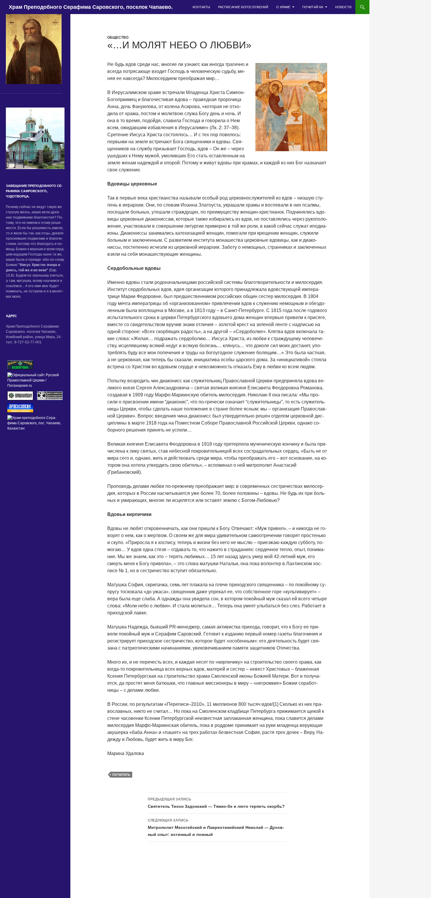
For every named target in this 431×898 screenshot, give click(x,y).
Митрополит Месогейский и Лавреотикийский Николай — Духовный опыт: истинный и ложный (216, 827)
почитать (121, 774)
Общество (117, 37)
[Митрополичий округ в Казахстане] (20, 364)
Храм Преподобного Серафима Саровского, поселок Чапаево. (91, 7)
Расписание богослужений (243, 7)
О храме (283, 7)
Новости (343, 7)
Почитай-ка (312, 7)
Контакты (201, 7)
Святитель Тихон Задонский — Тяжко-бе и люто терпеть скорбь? (216, 803)
